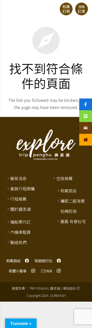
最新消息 (18, 178)
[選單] (7, 9)
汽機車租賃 (20, 232)
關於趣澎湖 (20, 209)
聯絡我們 (18, 242)
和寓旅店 (68, 191)
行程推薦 (18, 199)
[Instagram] (33, 271)
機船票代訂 (20, 222)
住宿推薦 (64, 178)
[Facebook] (27, 261)
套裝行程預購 (22, 188)
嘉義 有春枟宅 (73, 221)
